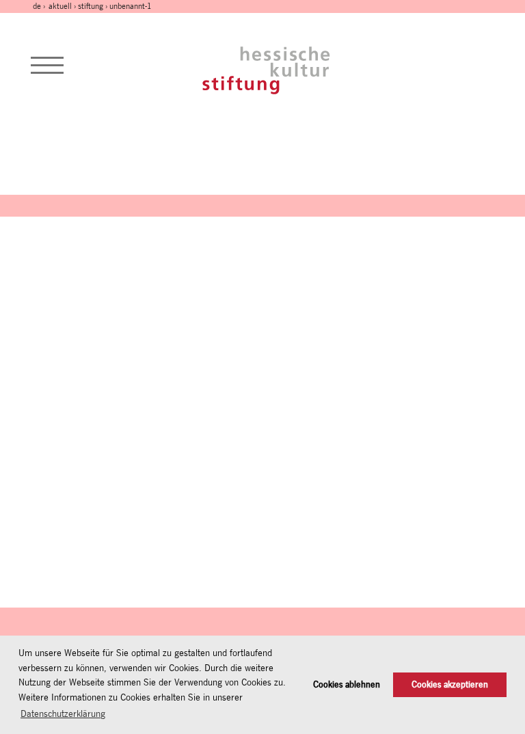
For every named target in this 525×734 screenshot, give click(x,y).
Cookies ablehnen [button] (346, 684)
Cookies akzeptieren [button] (450, 684)
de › (40, 6)
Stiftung (90, 6)
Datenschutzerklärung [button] (63, 713)
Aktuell (60, 6)
